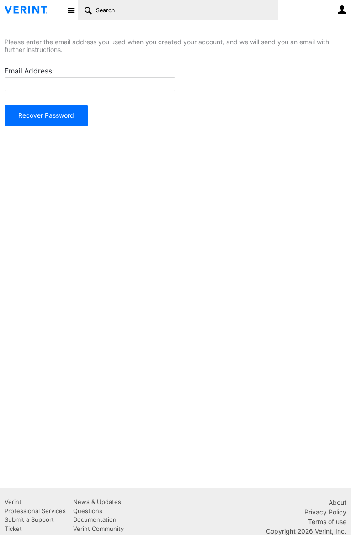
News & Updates (97, 501)
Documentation (95, 519)
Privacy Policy (325, 512)
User (341, 9)
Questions (87, 510)
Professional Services (35, 510)
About (337, 502)
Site (71, 10)
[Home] (33, 10)
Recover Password (46, 115)
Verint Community (98, 528)
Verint (13, 501)
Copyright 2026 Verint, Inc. (306, 531)
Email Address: (29, 71)
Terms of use (327, 521)
